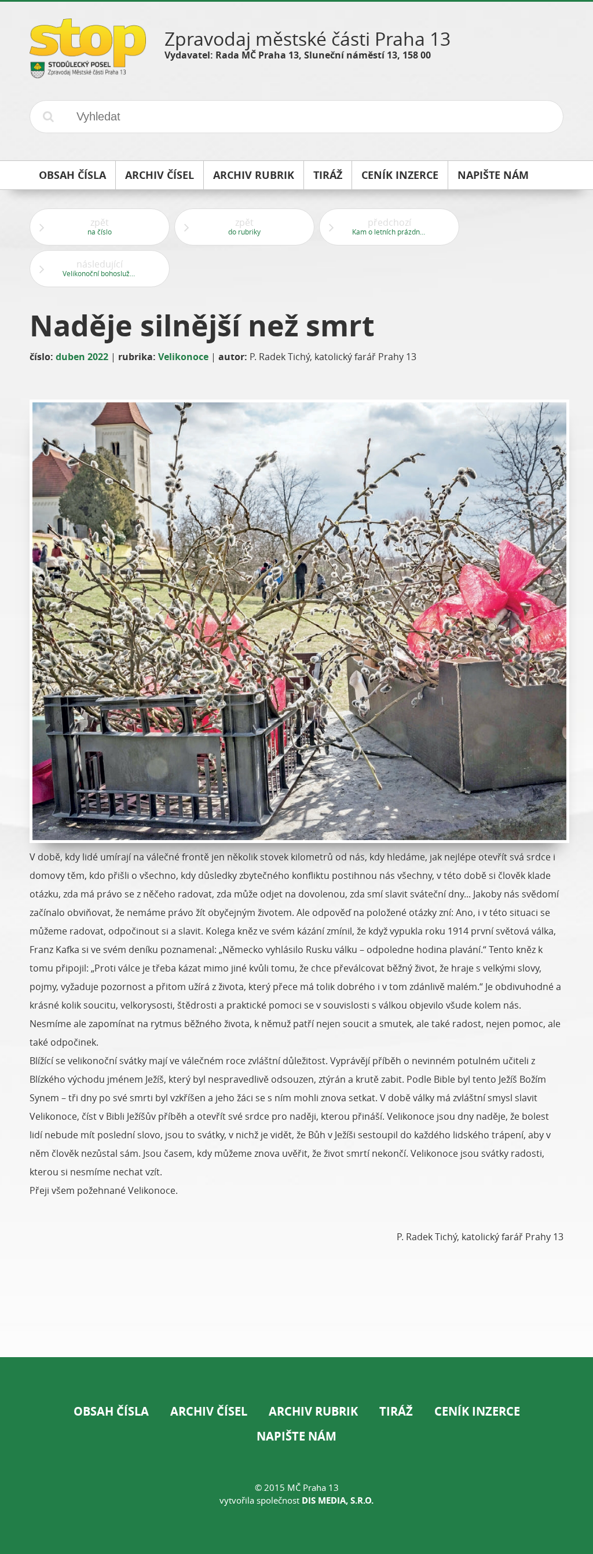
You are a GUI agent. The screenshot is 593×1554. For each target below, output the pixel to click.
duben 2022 (82, 356)
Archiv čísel (208, 1411)
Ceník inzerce (477, 1411)
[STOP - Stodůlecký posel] (88, 74)
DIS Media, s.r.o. (338, 1500)
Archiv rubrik (313, 1411)
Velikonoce (183, 356)
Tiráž (396, 1411)
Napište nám (296, 1436)
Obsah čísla (111, 1411)
